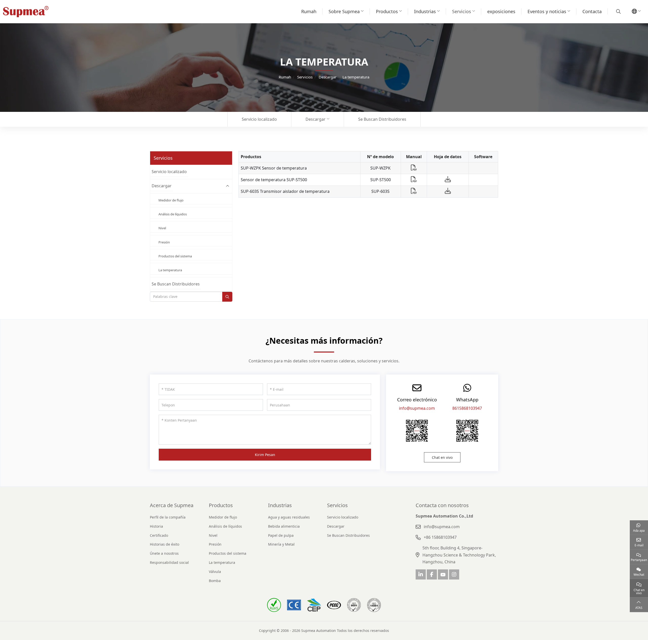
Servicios (461, 11)
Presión (164, 242)
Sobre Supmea (344, 11)
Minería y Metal (281, 544)
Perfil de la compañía (168, 517)
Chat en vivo (442, 457)
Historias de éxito (164, 544)
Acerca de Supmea (171, 505)
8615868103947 (467, 408)
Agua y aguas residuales (289, 517)
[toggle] (227, 186)
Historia (156, 526)
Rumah (308, 11)
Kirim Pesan (265, 454)
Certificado (159, 535)
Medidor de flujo (171, 200)
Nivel (162, 228)
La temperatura (170, 270)
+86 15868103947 (440, 537)
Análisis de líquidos (172, 214)
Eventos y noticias (547, 11)
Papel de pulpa (281, 535)
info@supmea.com (417, 408)
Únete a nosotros (164, 553)
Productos (387, 11)
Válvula (215, 571)
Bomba (215, 580)
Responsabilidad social (169, 562)
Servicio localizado (259, 119)
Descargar (316, 119)
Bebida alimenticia (284, 526)
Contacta (592, 11)
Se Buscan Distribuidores (382, 119)
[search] (618, 11)
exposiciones (501, 11)
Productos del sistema (175, 256)
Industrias (425, 11)
